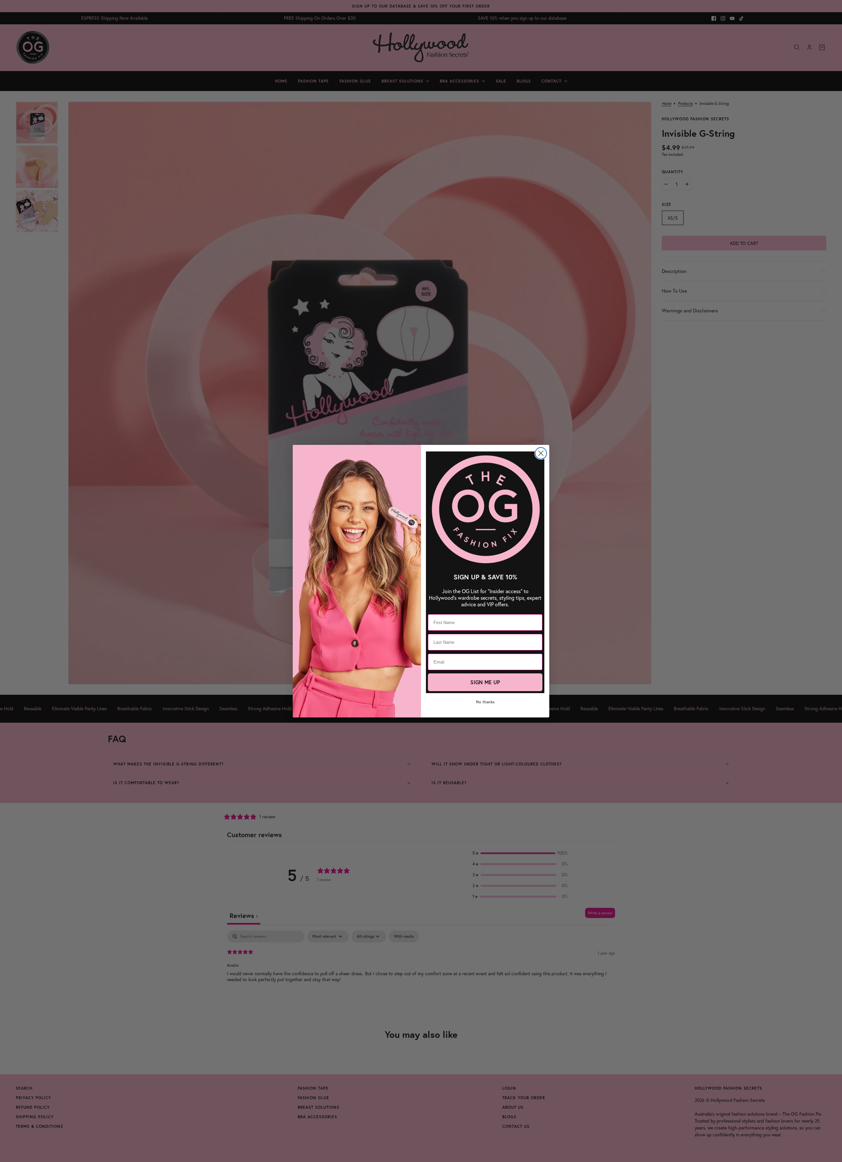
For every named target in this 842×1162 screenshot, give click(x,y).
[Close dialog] (541, 453)
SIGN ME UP (485, 682)
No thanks (485, 701)
